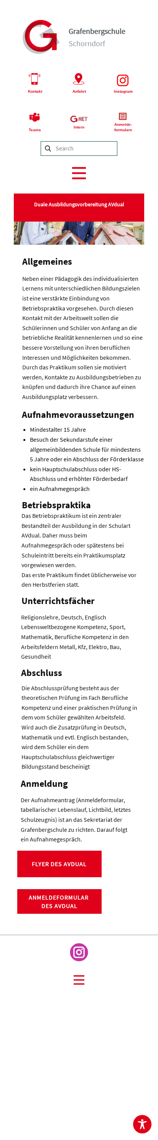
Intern (79, 127)
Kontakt (35, 91)
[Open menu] (79, 173)
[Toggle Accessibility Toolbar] (142, 1124)
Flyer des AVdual (59, 864)
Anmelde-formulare (123, 127)
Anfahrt (79, 91)
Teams (35, 130)
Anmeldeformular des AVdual (59, 901)
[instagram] (79, 952)
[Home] (41, 37)
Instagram (123, 91)
